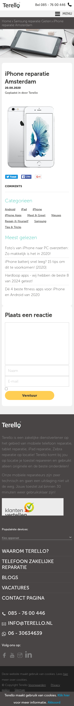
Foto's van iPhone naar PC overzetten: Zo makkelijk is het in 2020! (37, 251)
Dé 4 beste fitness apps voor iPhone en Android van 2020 (35, 292)
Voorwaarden (37, 685)
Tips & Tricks (13, 227)
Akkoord (54, 702)
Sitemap (20, 690)
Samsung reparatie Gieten (32, 21)
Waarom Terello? (25, 551)
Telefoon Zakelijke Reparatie (28, 564)
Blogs (10, 577)
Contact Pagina (23, 598)
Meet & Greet (36, 215)
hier (65, 674)
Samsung (40, 221)
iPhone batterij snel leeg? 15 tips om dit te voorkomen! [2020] (35, 264)
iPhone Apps (13, 215)
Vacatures (15, 588)
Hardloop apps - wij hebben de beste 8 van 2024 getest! (37, 278)
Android (10, 209)
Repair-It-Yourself (16, 221)
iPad (24, 209)
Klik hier (64, 695)
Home (6, 21)
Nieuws (56, 215)
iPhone (37, 209)
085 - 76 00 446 (26, 613)
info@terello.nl (30, 623)
